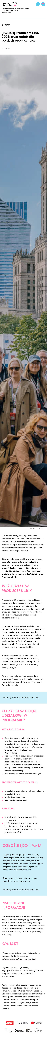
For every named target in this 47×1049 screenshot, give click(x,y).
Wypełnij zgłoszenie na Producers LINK (21, 697)
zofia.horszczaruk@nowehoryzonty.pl (19, 959)
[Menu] (43, 4)
